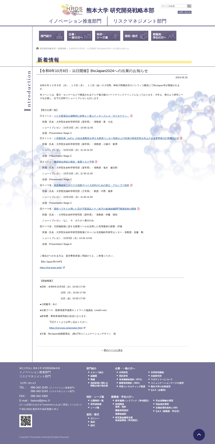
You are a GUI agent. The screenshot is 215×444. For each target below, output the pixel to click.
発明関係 (119, 404)
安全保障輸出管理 (164, 400)
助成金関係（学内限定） (127, 420)
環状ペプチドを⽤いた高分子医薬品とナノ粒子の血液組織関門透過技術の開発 (95, 208)
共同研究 (123, 372)
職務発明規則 (121, 410)
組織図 (94, 376)
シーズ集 (95, 408)
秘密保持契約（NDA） (130, 383)
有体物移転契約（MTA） (131, 379)
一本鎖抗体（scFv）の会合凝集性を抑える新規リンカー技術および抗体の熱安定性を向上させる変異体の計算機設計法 (116, 138)
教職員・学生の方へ (122, 396)
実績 (93, 379)
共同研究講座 (157, 372)
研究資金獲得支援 (124, 417)
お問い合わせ (185, 12)
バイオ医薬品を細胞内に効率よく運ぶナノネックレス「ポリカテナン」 (91, 116)
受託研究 (123, 376)
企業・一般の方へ (125, 368)
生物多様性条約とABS (167, 408)
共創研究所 (156, 376)
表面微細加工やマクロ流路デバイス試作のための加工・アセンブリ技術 (91, 185)
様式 (93, 425)
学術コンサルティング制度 (132, 386)
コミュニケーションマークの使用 (167, 383)
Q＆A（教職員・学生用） (168, 411)
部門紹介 (92, 368)
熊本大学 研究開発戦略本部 (120, 10)
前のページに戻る (113, 350)
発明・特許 (120, 407)
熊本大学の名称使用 (160, 386)
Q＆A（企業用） (159, 390)
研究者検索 (96, 404)
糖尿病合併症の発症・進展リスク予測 (74, 161)
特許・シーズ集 (95, 396)
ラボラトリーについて (162, 379)
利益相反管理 (162, 404)
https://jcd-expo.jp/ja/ (51, 267)
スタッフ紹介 (97, 372)
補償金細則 (120, 414)
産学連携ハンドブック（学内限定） (132, 400)
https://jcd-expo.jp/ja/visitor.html (65, 327)
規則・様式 (93, 414)
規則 (93, 422)
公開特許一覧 (97, 400)
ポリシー (95, 418)
